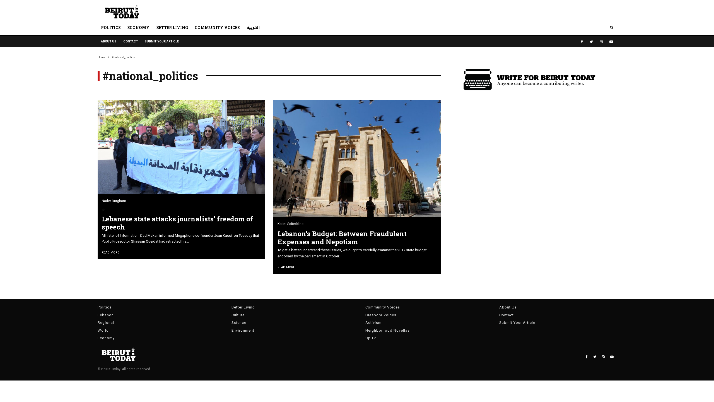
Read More (110, 252)
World (103, 330)
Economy (138, 27)
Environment (242, 330)
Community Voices (217, 27)
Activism (373, 322)
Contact (130, 41)
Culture (238, 315)
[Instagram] (601, 41)
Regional (106, 322)
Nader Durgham (114, 201)
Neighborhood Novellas (387, 330)
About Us (109, 41)
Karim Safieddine (290, 224)
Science (238, 322)
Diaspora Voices (380, 315)
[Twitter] (591, 41)
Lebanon (106, 315)
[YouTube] (611, 41)
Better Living (172, 27)
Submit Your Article (161, 41)
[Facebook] (581, 41)
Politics (111, 27)
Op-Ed (371, 338)
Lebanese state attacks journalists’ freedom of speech (177, 223)
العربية (253, 27)
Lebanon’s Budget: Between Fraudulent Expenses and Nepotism (342, 238)
